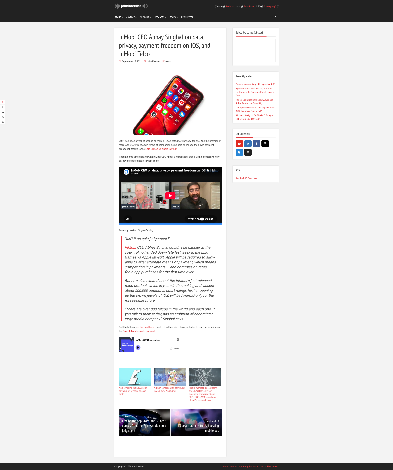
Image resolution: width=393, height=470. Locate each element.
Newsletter (187, 17)
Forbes (230, 6)
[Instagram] (265, 143)
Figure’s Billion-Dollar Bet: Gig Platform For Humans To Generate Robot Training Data (255, 92)
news (168, 61)
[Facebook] (256, 143)
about (118, 17)
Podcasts (159, 17)
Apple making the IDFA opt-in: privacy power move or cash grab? (133, 391)
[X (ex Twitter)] (248, 152)
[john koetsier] (131, 5)
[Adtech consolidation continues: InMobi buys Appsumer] (170, 377)
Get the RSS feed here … (247, 178)
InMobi (130, 247)
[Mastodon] (239, 152)
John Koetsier (153, 61)
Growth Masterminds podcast (139, 331)
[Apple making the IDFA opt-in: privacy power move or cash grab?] (135, 377)
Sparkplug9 (270, 6)
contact (130, 17)
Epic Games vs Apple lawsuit (161, 149)
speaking (144, 17)
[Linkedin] (248, 143)
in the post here (145, 327)
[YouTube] (239, 143)
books (173, 17)
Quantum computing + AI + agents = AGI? (255, 84)
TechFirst (249, 6)
